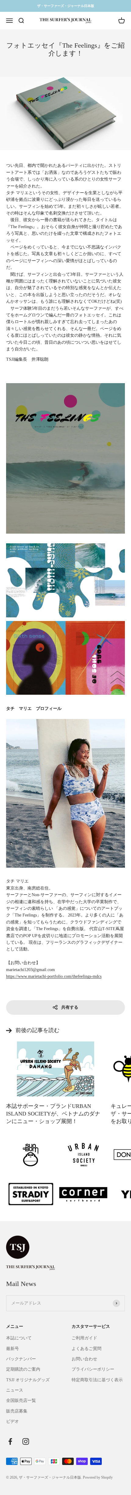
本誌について (19, 1338)
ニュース (14, 1390)
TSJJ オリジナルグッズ (28, 1380)
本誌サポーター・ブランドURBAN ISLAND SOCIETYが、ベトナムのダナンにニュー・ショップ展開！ (53, 1113)
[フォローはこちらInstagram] (26, 1441)
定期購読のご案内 (23, 1369)
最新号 (12, 1348)
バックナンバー (21, 1359)
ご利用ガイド (84, 1338)
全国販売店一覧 (21, 1400)
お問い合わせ (84, 1359)
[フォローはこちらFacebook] (10, 1441)
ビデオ (12, 1421)
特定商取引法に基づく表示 (97, 1380)
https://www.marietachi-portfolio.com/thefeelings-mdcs (53, 976)
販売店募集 (16, 1411)
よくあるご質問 (86, 1348)
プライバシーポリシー (93, 1369)
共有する (69, 1007)
